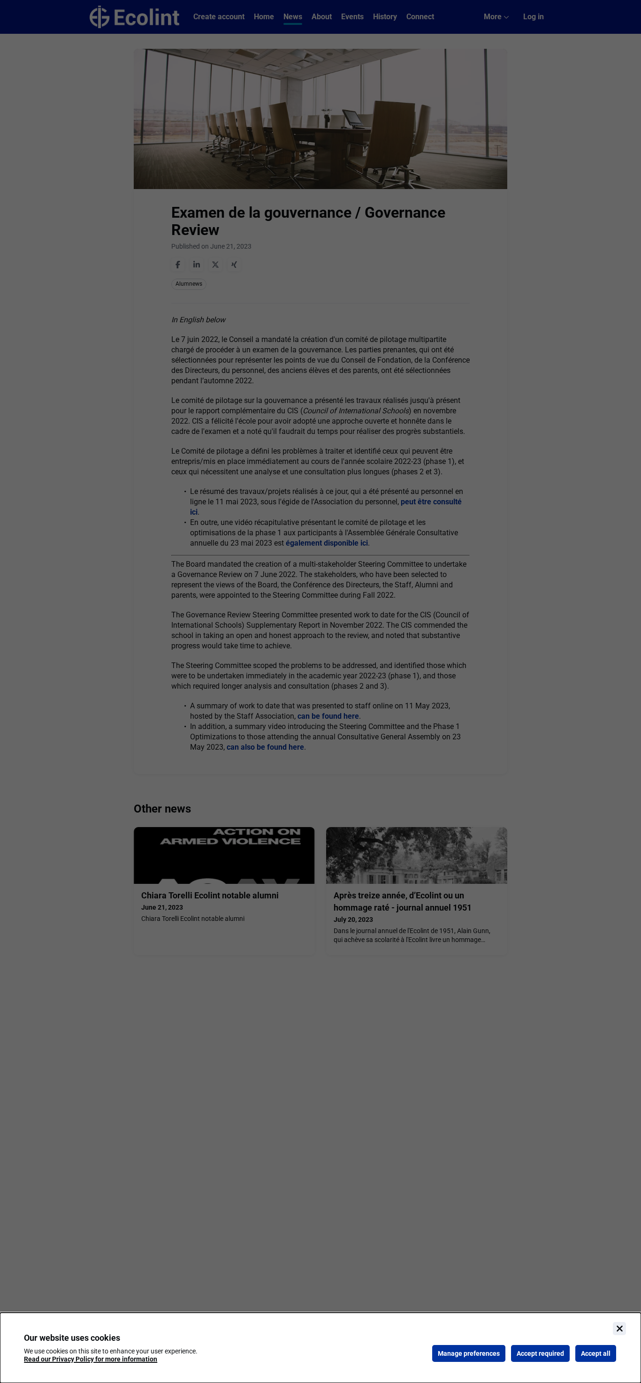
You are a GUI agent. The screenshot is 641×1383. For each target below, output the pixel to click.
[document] (320, 1348)
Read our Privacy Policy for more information (90, 1359)
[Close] (619, 1328)
